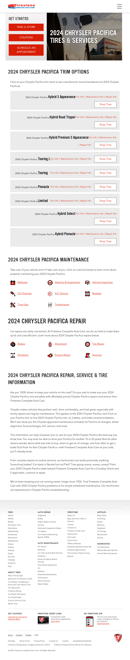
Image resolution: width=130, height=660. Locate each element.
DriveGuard (12, 535)
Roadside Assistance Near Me (79, 547)
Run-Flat (11, 557)
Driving (100, 538)
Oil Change (101, 531)
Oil (39, 568)
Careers (70, 525)
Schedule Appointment (76, 550)
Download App (103, 624)
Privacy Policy (39, 641)
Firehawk (11, 560)
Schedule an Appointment (26, 50)
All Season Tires (14, 525)
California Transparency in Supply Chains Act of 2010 (29, 645)
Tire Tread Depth (14, 597)
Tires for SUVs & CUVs (17, 601)
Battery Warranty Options (107, 550)
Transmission (43, 578)
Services (41, 525)
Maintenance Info (94, 97)
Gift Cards (71, 537)
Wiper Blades (43, 584)
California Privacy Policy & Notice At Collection (72, 645)
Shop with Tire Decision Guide (20, 579)
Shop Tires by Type (15, 576)
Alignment (42, 516)
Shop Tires (105, 104)
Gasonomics (72, 534)
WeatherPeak (13, 531)
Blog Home (101, 516)
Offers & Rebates (74, 544)
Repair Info (111, 97)
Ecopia (10, 544)
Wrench (70, 556)
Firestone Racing (14, 591)
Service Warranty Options (107, 553)
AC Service (42, 547)
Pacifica (28, 635)
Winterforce (12, 538)
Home (10, 635)
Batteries (41, 550)
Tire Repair (42, 531)
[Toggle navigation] (119, 6)
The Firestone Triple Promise (78, 553)
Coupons (26, 37)
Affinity (10, 519)
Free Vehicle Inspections (47, 565)
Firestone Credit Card (76, 531)
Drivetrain (42, 556)
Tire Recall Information (17, 594)
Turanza (11, 547)
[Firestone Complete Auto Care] (21, 6)
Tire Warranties (14, 588)
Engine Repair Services (47, 522)
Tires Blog (101, 519)
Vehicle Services (44, 581)
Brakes (40, 519)
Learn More (55, 621)
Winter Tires (12, 604)
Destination (12, 528)
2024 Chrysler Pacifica (50, 97)
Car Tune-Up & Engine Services (50, 553)
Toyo (10, 566)
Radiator (41, 571)
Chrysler (19, 635)
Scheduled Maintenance (47, 575)
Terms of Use (25, 641)
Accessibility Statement (82, 641)
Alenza (10, 516)
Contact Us (71, 528)
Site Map (11, 641)
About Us (71, 516)
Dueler (10, 554)
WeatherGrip (13, 541)
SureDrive (12, 563)
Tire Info (79, 97)
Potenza (11, 550)
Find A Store (26, 27)
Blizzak (10, 522)
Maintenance (102, 535)
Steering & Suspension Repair (49, 528)
